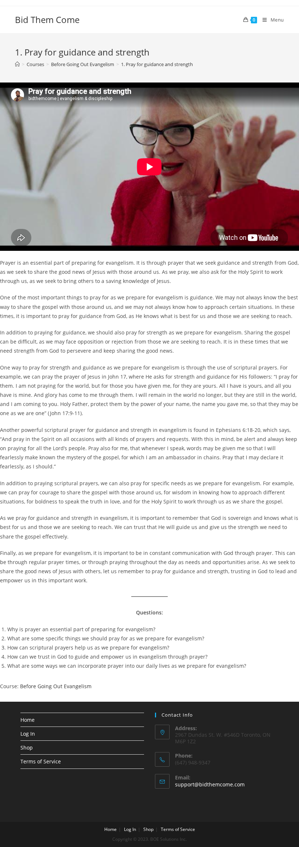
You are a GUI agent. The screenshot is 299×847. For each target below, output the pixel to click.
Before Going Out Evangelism (56, 686)
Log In (27, 733)
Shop (26, 747)
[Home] (17, 64)
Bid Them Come (47, 20)
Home (27, 719)
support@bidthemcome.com (210, 784)
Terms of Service (40, 761)
